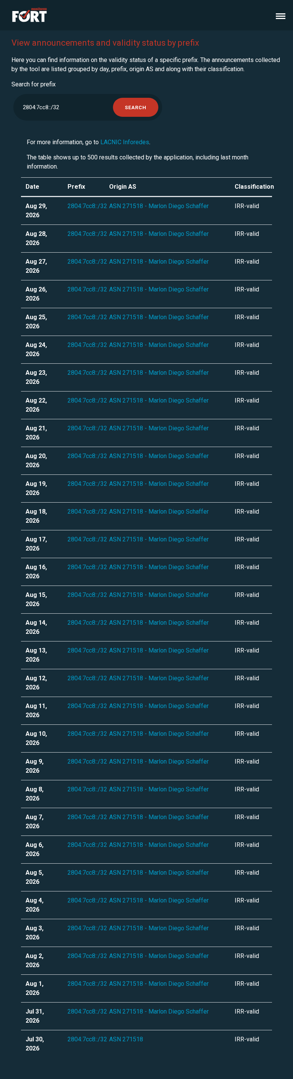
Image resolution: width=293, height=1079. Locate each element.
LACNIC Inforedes (124, 142)
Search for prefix (33, 84)
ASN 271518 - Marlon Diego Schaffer (159, 206)
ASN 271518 (126, 1039)
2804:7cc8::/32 (87, 206)
